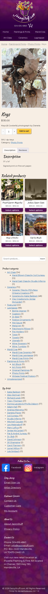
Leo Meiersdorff (15, 424)
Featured (11, 305)
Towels (15, 337)
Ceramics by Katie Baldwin (25, 296)
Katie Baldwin (14, 392)
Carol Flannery (14, 445)
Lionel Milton (13, 448)
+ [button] (14, 131)
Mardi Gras (40, 32)
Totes (14, 334)
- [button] (3, 131)
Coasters (16, 314)
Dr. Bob (11, 436)
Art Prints (16, 367)
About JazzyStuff (13, 524)
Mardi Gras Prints (20, 358)
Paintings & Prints (22, 32)
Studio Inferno (14, 419)
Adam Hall (12, 407)
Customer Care (12, 505)
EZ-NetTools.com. (25, 591)
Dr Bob (15, 317)
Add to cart (24, 131)
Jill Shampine (13, 442)
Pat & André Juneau (17, 433)
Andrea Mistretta (15, 410)
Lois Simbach (13, 451)
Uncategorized (14, 379)
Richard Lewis (14, 398)
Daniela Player (14, 413)
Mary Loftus (13, 427)
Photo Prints (34, 44)
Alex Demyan (13, 395)
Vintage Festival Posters (23, 376)
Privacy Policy (12, 529)
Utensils (16, 340)
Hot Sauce (17, 323)
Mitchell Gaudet (15, 422)
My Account (10, 511)
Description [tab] (9, 150)
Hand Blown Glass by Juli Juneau (28, 275)
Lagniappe (39, 38)
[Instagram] (35, 467)
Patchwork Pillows (21, 329)
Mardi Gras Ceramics (22, 352)
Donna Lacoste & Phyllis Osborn (22, 404)
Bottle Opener (19, 311)
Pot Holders (18, 332)
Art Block (16, 364)
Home (6, 32)
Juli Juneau (13, 416)
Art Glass (8, 38)
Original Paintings (20, 370)
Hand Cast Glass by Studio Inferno (29, 281)
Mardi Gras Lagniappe (22, 355)
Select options (12, 210)
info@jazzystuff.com (22, 545)
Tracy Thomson (14, 401)
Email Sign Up (12, 482)
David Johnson (14, 439)
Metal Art (16, 326)
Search (42, 259)
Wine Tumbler (19, 346)
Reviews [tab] (23, 150)
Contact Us (10, 500)
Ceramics (23, 38)
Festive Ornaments (21, 320)
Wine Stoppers (19, 343)
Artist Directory (12, 487)
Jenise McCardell (15, 430)
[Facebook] (12, 467)
